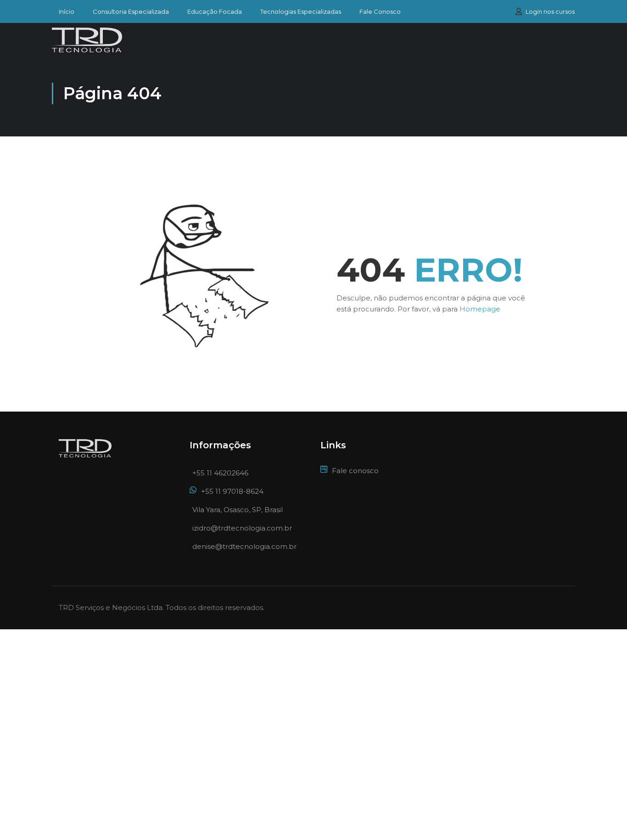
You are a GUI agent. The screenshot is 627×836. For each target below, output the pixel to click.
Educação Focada (214, 12)
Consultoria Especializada (131, 12)
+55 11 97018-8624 (232, 491)
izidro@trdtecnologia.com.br (242, 528)
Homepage (479, 309)
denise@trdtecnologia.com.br (244, 546)
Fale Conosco (380, 12)
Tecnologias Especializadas (300, 12)
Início (66, 12)
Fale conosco (355, 470)
